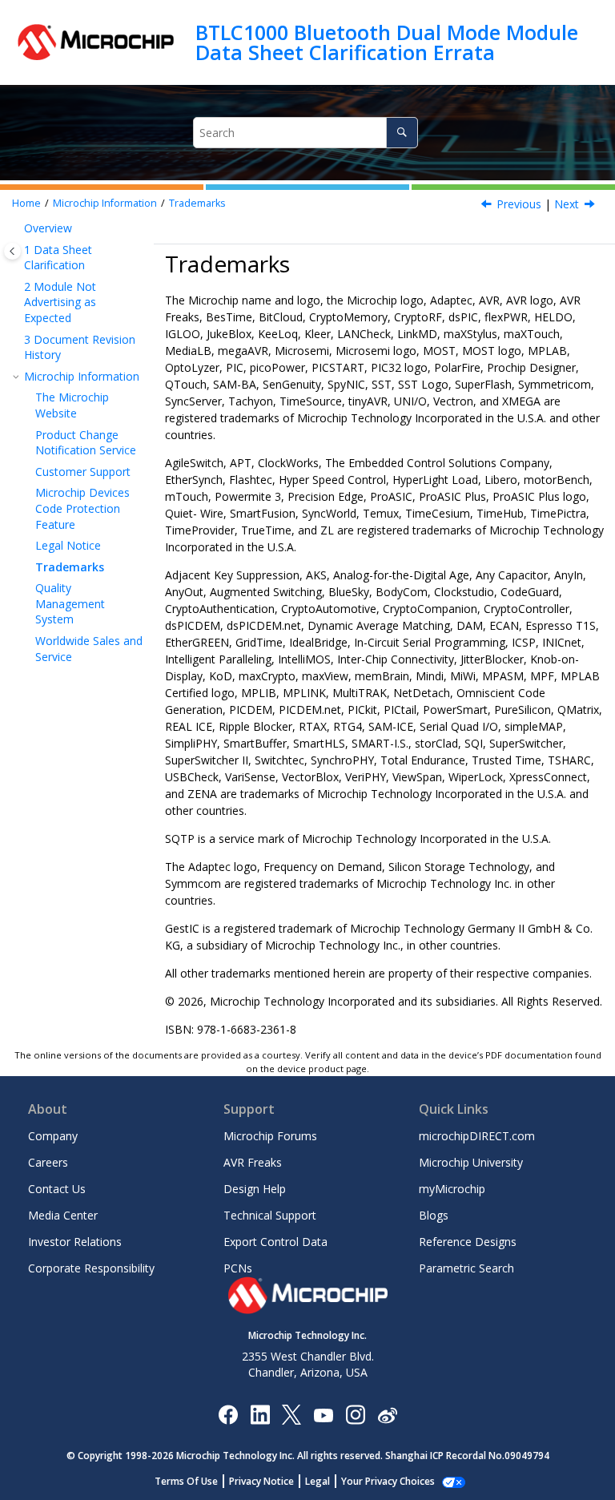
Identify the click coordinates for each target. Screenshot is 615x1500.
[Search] (401, 132)
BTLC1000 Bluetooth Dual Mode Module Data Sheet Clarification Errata (386, 42)
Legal (317, 1481)
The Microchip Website (72, 405)
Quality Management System (70, 603)
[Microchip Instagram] (355, 1414)
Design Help (254, 1188)
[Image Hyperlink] (323, 1414)
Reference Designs (468, 1241)
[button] (17, 228)
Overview (48, 228)
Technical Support (269, 1215)
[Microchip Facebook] (228, 1414)
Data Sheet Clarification (58, 257)
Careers (48, 1162)
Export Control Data (275, 1241)
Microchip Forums (270, 1135)
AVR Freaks (252, 1162)
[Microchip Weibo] (387, 1414)
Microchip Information (105, 203)
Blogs (433, 1215)
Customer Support (83, 471)
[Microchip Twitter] (291, 1414)
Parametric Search (466, 1268)
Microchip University (471, 1162)
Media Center (63, 1215)
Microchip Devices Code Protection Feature (82, 508)
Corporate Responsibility (91, 1268)
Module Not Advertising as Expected (60, 302)
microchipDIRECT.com (477, 1135)
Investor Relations (75, 1241)
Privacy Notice (261, 1481)
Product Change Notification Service (85, 442)
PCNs (237, 1268)
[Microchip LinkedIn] (260, 1414)
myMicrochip (452, 1188)
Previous (518, 204)
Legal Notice (68, 545)
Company (53, 1135)
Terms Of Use (186, 1481)
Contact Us (57, 1188)
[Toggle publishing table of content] (12, 251)
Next (566, 204)
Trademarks (197, 203)
